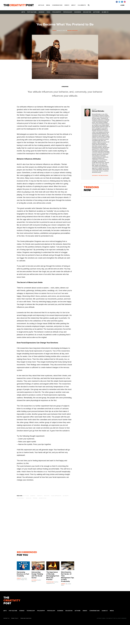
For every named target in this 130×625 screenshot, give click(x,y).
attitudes (26, 495)
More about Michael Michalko (100, 175)
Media (48, 5)
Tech (48, 12)
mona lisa (28, 498)
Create (85, 610)
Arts (23, 12)
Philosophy (56, 12)
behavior (32, 495)
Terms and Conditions (25, 618)
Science (41, 12)
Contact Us (6, 618)
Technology (31, 610)
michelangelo (20, 498)
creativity (39, 495)
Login (122, 5)
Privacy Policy (14, 618)
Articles (41, 5)
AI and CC (105, 12)
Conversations (57, 5)
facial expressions (56, 495)
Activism (96, 12)
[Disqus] (46, 526)
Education (87, 12)
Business (77, 12)
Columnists (82, 5)
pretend (35, 498)
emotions (46, 495)
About (73, 5)
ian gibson (65, 495)
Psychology (67, 12)
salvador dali (42, 498)
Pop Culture (31, 12)
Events (67, 5)
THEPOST (11, 600)
